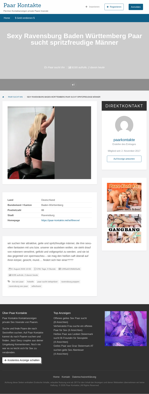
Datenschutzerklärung (84, 377)
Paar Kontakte (22, 5)
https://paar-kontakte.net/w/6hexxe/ (60, 220)
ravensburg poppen (70, 282)
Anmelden (136, 7)
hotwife (30, 282)
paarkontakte (124, 140)
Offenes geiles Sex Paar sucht (70, 318)
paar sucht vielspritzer (47, 282)
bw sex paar (18, 282)
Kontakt (66, 377)
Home (7, 18)
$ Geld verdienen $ (25, 18)
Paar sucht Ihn (56, 67)
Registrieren (115, 7)
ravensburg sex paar (18, 286)
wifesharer (36, 286)
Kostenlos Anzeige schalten (24, 360)
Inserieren (94, 7)
